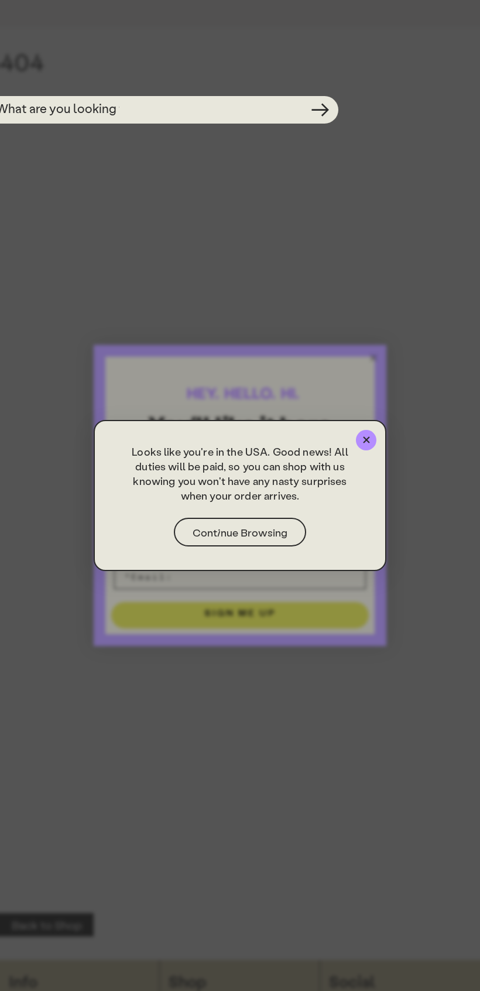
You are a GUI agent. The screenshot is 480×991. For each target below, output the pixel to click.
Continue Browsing (240, 532)
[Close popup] (366, 440)
